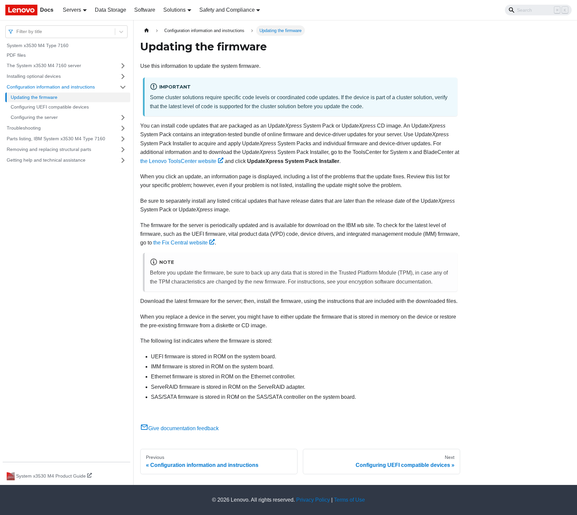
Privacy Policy (313, 500)
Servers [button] (72, 10)
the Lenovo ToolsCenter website (178, 161)
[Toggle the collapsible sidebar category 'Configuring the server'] (123, 117)
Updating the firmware (34, 97)
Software (144, 10)
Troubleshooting (24, 128)
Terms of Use (349, 500)
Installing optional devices (34, 76)
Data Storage (110, 10)
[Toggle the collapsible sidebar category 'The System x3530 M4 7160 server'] (123, 65)
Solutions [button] (174, 10)
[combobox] (17, 31)
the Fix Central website (180, 242)
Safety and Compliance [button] (227, 10)
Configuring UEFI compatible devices (50, 107)
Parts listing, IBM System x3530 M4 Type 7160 (56, 138)
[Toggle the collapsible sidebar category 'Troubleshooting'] (123, 128)
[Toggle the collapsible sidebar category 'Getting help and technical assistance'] (123, 160)
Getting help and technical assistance (46, 160)
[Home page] (146, 30)
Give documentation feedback (183, 428)
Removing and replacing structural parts (49, 149)
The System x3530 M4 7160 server (44, 65)
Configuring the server (34, 117)
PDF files (16, 55)
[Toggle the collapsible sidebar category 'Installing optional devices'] (123, 76)
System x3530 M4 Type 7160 (37, 45)
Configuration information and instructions (51, 87)
